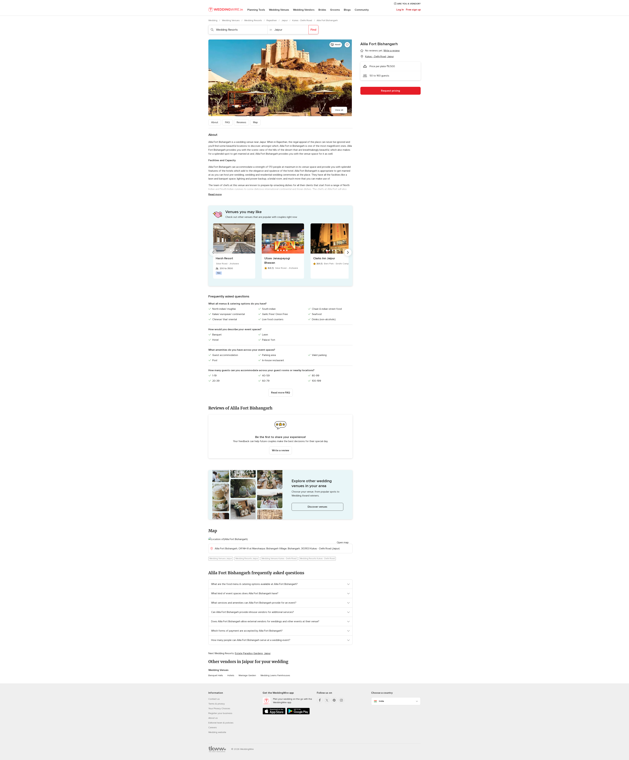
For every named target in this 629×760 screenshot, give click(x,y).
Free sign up (413, 9)
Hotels (230, 675)
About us (213, 718)
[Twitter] (327, 700)
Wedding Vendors (303, 9)
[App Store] (274, 713)
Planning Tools (256, 9)
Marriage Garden (247, 675)
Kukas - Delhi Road (302, 20)
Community (362, 9)
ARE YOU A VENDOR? (409, 3)
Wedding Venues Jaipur (220, 558)
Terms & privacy (216, 703)
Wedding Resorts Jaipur (246, 558)
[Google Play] (298, 713)
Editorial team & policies (220, 722)
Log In (400, 9)
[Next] (348, 252)
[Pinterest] (334, 700)
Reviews (241, 122)
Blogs (347, 9)
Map (255, 122)
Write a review (280, 450)
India (381, 701)
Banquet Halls (215, 675)
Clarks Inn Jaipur (324, 258)
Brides (322, 9)
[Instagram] (341, 700)
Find (313, 29)
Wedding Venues (279, 9)
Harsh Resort (224, 258)
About (214, 122)
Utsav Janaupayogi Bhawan (277, 260)
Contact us (214, 699)
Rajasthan (272, 20)
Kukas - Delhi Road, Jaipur (379, 56)
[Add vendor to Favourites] (347, 44)
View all (339, 110)
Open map (343, 542)
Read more (215, 194)
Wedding (213, 20)
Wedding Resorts (253, 20)
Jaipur (284, 20)
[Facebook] (320, 700)
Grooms (335, 9)
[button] (280, 436)
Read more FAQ (280, 392)
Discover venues (317, 506)
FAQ (227, 122)
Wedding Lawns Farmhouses (275, 675)
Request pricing (390, 90)
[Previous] (213, 252)
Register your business (220, 713)
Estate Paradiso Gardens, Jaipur (253, 653)
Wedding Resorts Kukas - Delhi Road (317, 558)
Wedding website (217, 732)
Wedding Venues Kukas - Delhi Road (279, 558)
